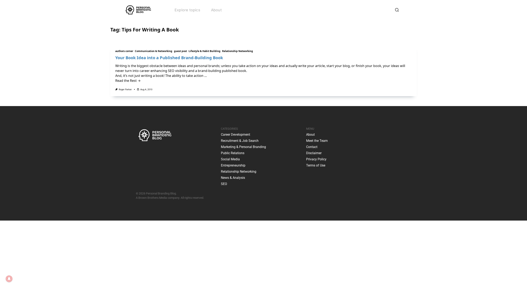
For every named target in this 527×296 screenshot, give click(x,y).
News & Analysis (233, 178)
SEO (224, 184)
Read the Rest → (128, 80)
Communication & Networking (153, 51)
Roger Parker (125, 89)
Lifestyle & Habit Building (204, 51)
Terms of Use (315, 165)
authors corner (124, 51)
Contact (311, 147)
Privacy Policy (316, 159)
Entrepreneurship (233, 165)
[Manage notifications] (9, 278)
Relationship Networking (237, 51)
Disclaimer (314, 153)
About (216, 10)
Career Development (235, 134)
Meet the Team (317, 141)
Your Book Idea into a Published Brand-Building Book (169, 57)
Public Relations (232, 153)
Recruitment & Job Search (240, 141)
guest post (180, 51)
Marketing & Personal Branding (243, 147)
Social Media (230, 159)
